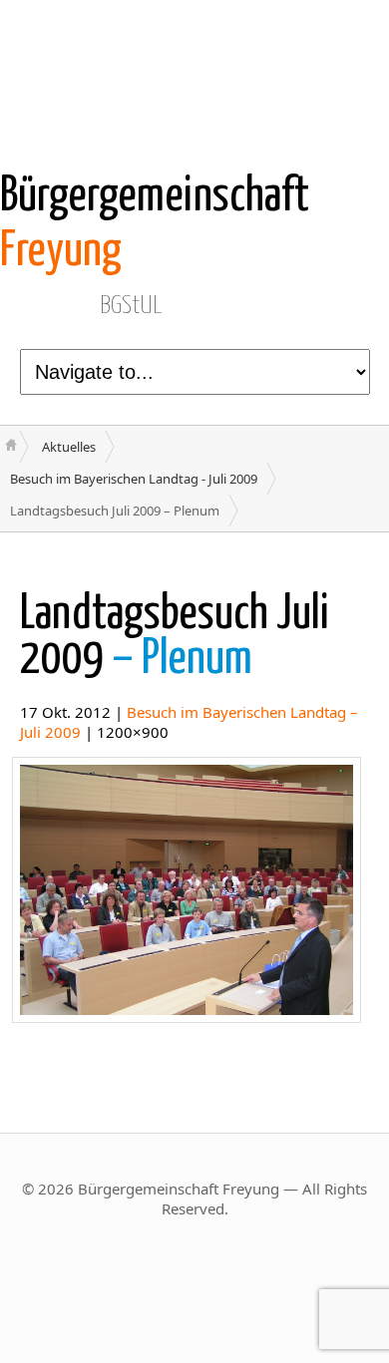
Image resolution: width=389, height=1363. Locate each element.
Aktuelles (69, 447)
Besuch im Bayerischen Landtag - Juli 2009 (133, 479)
